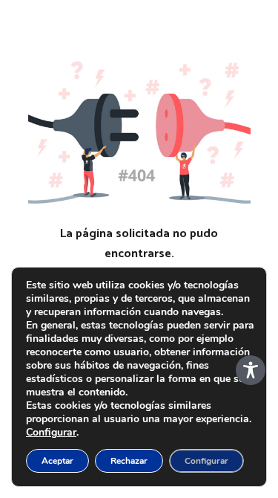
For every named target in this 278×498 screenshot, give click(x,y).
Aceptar (57, 461)
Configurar (51, 432)
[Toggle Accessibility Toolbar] (250, 370)
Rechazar (129, 461)
